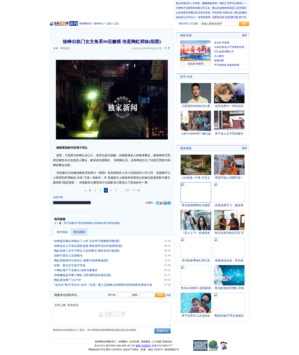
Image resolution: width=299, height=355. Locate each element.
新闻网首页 (85, 23)
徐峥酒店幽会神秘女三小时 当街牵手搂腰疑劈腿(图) (87, 241)
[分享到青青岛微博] (157, 202)
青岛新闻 (79, 232)
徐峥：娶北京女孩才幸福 (69, 265)
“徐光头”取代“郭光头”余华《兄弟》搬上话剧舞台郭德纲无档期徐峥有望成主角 (103, 284)
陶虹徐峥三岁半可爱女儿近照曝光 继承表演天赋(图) (87, 250)
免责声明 (58, 197)
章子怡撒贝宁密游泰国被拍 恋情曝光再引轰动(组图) (92, 223)
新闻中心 (99, 23)
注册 (168, 295)
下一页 (136, 190)
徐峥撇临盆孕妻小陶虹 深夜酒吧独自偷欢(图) (82, 275)
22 (127, 190)
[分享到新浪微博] (161, 202)
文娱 (109, 23)
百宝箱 (194, 23)
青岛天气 (184, 23)
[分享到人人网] (169, 202)
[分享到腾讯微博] (165, 202)
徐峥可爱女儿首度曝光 (68, 255)
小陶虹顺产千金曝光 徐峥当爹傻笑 (76, 270)
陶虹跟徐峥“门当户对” (68, 280)
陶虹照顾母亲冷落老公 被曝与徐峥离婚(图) (81, 260)
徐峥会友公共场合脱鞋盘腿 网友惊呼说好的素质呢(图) (88, 245)
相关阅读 (62, 232)
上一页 (87, 190)
